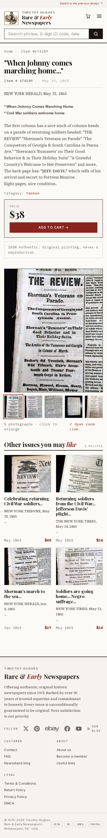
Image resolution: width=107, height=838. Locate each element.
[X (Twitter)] (26, 729)
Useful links (66, 763)
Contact (10, 750)
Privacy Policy (15, 797)
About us (64, 750)
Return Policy (14, 790)
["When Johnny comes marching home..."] (13, 406)
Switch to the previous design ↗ (81, 3)
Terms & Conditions (20, 783)
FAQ (7, 756)
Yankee (32, 193)
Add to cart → (53, 227)
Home (8, 51)
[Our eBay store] (52, 729)
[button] (53, 330)
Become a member (72, 756)
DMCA (9, 803)
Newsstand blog (17, 763)
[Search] (96, 34)
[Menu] (99, 16)
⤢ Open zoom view (82, 427)
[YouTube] (78, 729)
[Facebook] (67, 729)
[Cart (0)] (88, 16)
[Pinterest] (37, 729)
